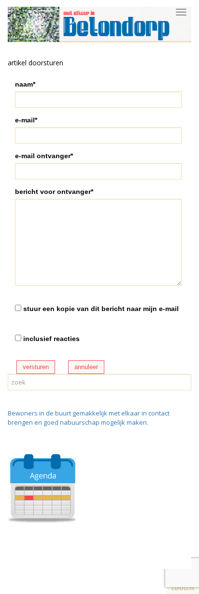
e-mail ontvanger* (44, 156)
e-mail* (26, 120)
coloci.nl (182, 588)
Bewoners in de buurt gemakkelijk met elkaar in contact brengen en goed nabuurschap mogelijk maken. (89, 418)
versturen (36, 367)
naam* (25, 84)
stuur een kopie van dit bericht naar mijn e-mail (101, 308)
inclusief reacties (51, 338)
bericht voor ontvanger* (54, 191)
